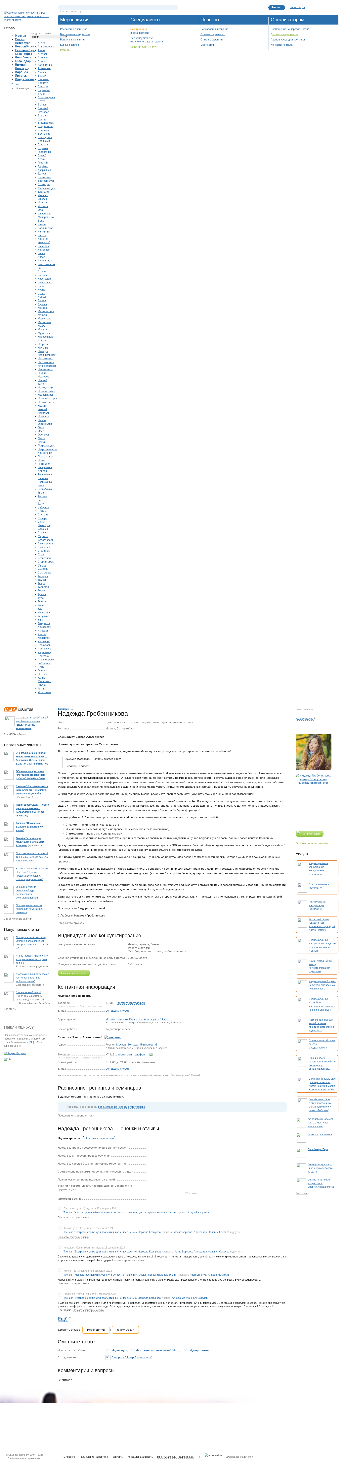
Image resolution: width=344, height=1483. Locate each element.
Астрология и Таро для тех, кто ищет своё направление (320, 1123)
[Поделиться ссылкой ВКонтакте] (108, 923)
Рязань (42, 510)
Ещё (62, 1318)
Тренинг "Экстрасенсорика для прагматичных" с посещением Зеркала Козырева (112, 1232)
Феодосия (44, 623)
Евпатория (44, 177)
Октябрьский (45, 423)
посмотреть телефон (131, 1002)
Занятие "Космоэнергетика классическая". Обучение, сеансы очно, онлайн (32, 790)
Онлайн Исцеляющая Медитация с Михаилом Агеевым (30, 842)
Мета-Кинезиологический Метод (158, 1350)
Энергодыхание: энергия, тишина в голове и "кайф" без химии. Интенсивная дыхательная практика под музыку (32, 760)
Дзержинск (44, 170)
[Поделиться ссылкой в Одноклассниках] (114, 923)
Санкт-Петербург (22, 40)
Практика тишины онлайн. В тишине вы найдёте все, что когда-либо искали (32, 857)
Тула (41, 597)
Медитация (119, 1350)
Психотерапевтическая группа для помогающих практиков (29, 909)
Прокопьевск (45, 456)
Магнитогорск (46, 311)
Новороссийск (46, 391)
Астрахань (44, 68)
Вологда (43, 144)
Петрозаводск (46, 445)
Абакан (42, 42)
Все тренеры (138, 29)
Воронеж (21, 72)
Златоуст (43, 191)
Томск (41, 590)
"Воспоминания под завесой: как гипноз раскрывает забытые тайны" (32, 978)
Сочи (41, 554)
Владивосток (24, 79)
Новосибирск (24, 46)
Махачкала (44, 322)
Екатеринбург (25, 50)
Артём (41, 61)
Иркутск (21, 75)
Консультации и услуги (144, 46)
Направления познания (214, 29)
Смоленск (44, 547)
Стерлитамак (46, 561)
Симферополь (46, 543)
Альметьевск (46, 46)
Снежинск (44, 550)
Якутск (42, 684)
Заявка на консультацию (74, 973)
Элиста (42, 670)
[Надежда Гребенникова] (313, 752)
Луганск (42, 304)
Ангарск (42, 53)
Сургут (42, 565)
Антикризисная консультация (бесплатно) (317, 905)
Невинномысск (47, 354)
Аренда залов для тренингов (288, 39)
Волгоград (44, 133)
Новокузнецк (45, 387)
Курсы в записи (69, 44)
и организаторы (139, 32)
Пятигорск (44, 463)
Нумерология (199, 1350)
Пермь (42, 441)
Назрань (43, 344)
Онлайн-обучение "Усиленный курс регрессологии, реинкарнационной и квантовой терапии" (28, 894)
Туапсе (42, 594)
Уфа (40, 619)
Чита (41, 666)
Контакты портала (281, 44)
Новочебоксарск (47, 398)
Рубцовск (43, 507)
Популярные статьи (22, 929)
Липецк (42, 300)
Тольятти (43, 586)
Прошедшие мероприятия (75, 1115)
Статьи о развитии (211, 39)
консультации (125, 1329)
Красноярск (23, 53)
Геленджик (44, 151)
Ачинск (42, 72)
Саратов (43, 536)
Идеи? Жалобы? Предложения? (175, 1456)
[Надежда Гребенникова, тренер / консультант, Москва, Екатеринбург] (313, 799)
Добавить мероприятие (284, 34)
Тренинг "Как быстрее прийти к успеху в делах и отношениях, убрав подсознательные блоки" (120, 1212)
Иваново (43, 195)
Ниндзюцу (76, 11)
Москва (20, 35)
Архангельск (45, 64)
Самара (42, 518)
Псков (41, 460)
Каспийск (43, 246)
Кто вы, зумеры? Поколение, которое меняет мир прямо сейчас (32, 959)
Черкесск (43, 655)
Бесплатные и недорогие (75, 34)
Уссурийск (44, 616)
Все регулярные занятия (18, 918)
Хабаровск (44, 626)
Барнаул (43, 82)
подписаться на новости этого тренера (121, 1106)
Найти (175, 7)
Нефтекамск (45, 358)
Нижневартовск (47, 365)
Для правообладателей (239, 1456)
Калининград (45, 228)
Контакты (117, 1456)
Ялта (41, 688)
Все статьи (10, 1009)
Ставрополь (45, 558)
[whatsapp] (151, 1054)
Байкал (42, 75)
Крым (41, 286)
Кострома (43, 275)
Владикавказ (45, 126)
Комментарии (305, 718)
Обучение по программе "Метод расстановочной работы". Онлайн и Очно (30, 775)
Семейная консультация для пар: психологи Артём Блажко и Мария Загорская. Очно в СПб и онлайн (322, 1086)
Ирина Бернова (183, 1232)
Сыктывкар (44, 572)
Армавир (43, 57)
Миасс (42, 325)
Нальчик (43, 347)
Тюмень (42, 601)
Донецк (42, 173)
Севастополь (46, 539)
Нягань (42, 420)
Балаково (43, 79)
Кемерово (44, 249)
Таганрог (43, 576)
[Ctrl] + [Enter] (36, 1042)
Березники (44, 90)
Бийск (41, 93)
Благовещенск (46, 97)
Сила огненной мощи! (28, 992)
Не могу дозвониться (68, 1006)
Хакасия (43, 630)
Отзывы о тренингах (212, 34)
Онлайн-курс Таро (318, 1149)
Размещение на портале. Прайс (290, 29)
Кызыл (42, 296)
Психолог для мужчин (320, 1134)
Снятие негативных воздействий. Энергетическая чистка (321, 1183)
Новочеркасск (46, 402)
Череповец (44, 652)
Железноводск (47, 188)
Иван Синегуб (198, 1274)
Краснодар (23, 61)
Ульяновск (44, 612)
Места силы (207, 44)
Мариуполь (44, 318)
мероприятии (96, 1329)
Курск (41, 293)
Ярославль (44, 692)
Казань (42, 224)
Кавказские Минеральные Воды (46, 217)
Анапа (41, 50)
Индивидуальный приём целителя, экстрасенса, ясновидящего (322, 985)
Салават (43, 514)
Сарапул (43, 532)
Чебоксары (44, 644)
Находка (43, 351)
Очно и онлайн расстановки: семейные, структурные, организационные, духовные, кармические (322, 1065)
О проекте (69, 1456)
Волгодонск (45, 137)
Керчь (41, 253)
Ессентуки (44, 184)
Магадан (43, 307)
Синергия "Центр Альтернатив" (131, 1357)
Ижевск (42, 198)
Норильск (43, 412)
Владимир (44, 130)
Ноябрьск (43, 416)
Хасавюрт (44, 641)
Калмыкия (44, 231)
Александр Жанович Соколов (211, 1232)
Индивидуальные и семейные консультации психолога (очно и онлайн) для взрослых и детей (322, 1006)
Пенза (41, 438)
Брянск (42, 104)
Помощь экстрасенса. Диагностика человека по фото (320, 1168)
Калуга (42, 235)
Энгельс (43, 674)
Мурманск (44, 333)
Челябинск (23, 57)
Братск (42, 101)
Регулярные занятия (72, 39)
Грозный (43, 162)
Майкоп (42, 314)
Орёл (41, 431)
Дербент (43, 166)
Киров (41, 256)
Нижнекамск (45, 369)
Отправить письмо (118, 1010)
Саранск (43, 528)
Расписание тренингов (73, 29)
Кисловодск (45, 260)
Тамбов (42, 579)
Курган (42, 289)
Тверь (41, 583)
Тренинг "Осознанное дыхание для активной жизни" (29, 827)
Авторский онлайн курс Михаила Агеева (32, 724)
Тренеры (63, 709)
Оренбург (43, 434)
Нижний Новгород (22, 66)
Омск (41, 427)
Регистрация (297, 7)
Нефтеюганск (46, 362)
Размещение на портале (94, 1456)
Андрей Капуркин (198, 1212)
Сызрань (43, 568)
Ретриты (65, 49)
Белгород (43, 86)
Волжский (44, 140)
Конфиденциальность (140, 1456)
